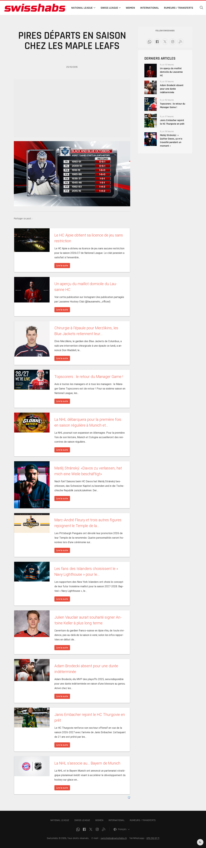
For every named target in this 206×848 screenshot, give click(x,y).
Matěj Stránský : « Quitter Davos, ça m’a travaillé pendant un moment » (171, 141)
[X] (165, 42)
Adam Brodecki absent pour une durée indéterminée (171, 89)
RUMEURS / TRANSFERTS (143, 820)
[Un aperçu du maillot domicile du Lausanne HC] (150, 70)
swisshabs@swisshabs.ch (114, 838)
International (149, 8)
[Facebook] (157, 42)
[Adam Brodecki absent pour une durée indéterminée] (150, 87)
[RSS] (180, 42)
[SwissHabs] (35, 7)
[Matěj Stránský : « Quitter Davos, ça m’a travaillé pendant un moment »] (150, 139)
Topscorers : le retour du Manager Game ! (172, 105)
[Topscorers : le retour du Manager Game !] (150, 104)
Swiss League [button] (109, 8)
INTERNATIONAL (116, 820)
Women (130, 8)
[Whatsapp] (149, 42)
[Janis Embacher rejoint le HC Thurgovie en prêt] (150, 120)
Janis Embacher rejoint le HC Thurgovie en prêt (172, 122)
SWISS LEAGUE (82, 820)
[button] (201, 8)
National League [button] (82, 8)
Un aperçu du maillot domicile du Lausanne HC (171, 72)
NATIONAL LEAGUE (59, 820)
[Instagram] (172, 42)
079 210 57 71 (152, 838)
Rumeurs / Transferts (178, 8)
